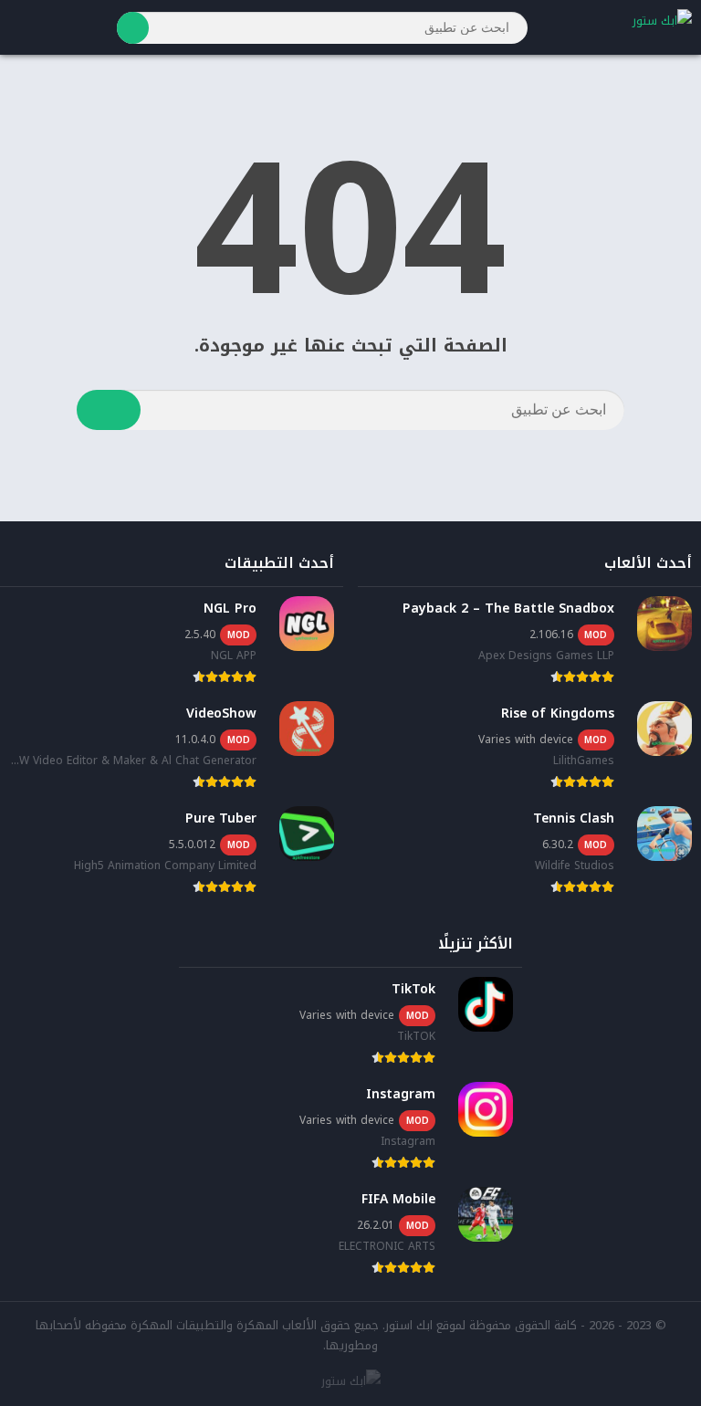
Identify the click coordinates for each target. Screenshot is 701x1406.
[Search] (133, 28)
